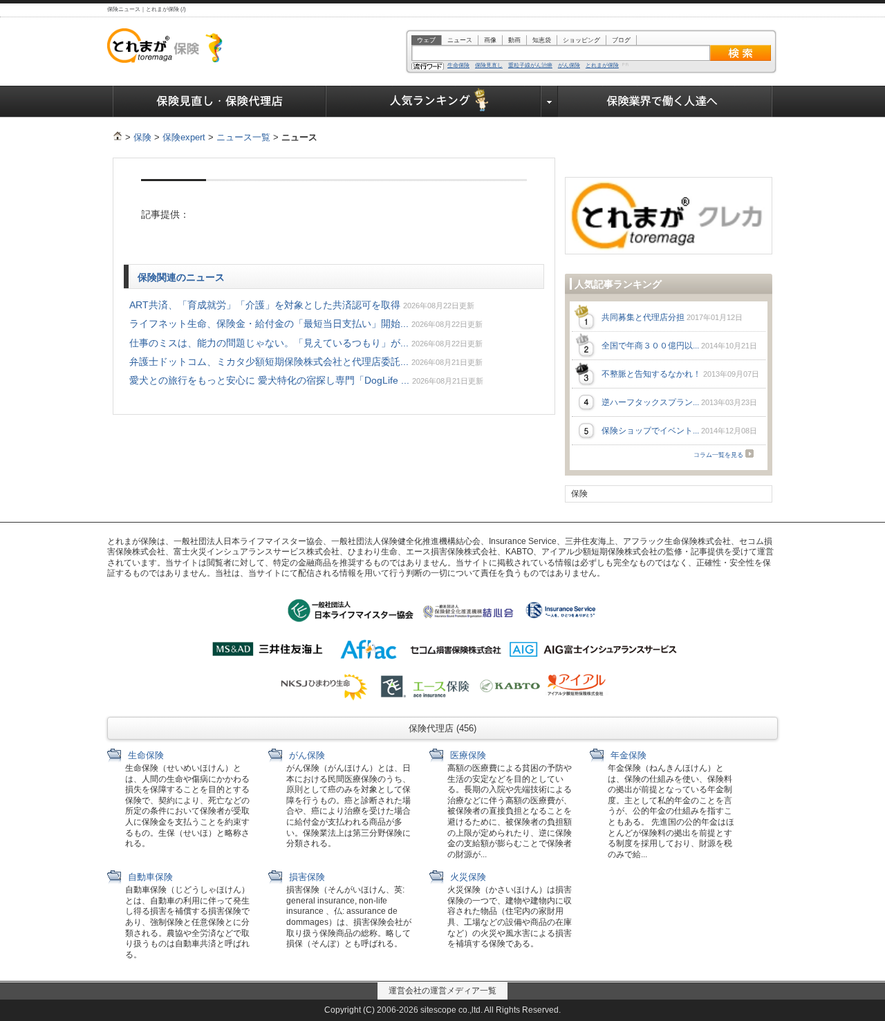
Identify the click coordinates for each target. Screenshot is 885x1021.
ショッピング (581, 40)
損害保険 (305, 877)
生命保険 (458, 65)
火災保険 (466, 877)
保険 (142, 137)
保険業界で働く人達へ (665, 102)
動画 (514, 40)
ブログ (621, 40)
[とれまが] (117, 137)
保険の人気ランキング (433, 102)
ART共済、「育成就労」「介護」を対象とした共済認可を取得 (264, 304)
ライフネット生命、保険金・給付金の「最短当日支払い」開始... (269, 323)
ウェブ (426, 40)
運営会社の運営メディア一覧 (442, 990)
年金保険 (627, 755)
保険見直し (489, 65)
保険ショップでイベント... (650, 430)
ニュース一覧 (243, 137)
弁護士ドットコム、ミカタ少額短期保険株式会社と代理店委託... (269, 361)
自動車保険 (149, 877)
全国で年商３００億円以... (650, 345)
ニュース (459, 40)
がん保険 (569, 65)
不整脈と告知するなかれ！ (651, 374)
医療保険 (466, 755)
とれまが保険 (602, 65)
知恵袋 (541, 40)
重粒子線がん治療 (530, 65)
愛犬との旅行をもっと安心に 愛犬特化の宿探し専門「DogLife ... (269, 380)
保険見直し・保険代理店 (219, 102)
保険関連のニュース (182, 277)
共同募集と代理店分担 (643, 317)
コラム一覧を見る (718, 454)
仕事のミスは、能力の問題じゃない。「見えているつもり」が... (269, 342)
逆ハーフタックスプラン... (650, 402)
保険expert (183, 137)
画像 (490, 40)
